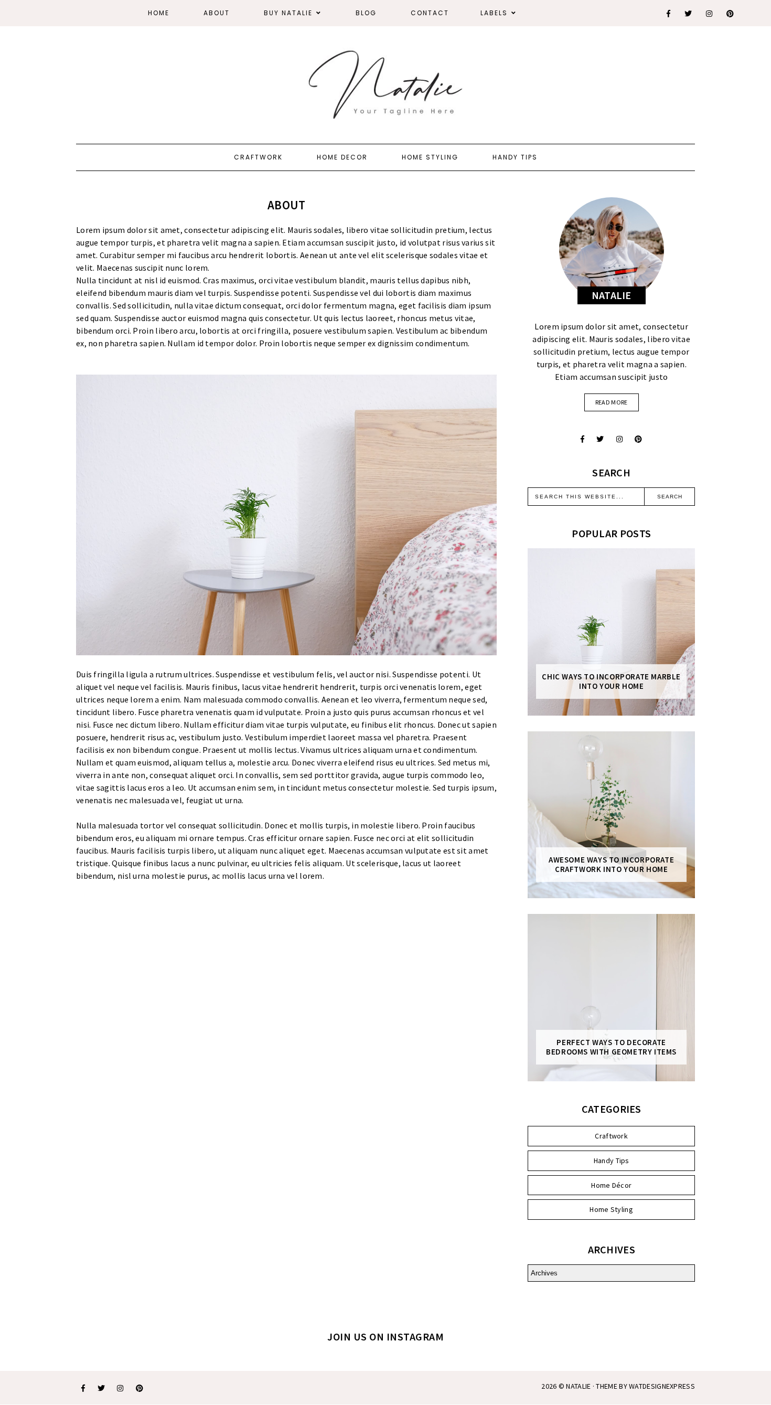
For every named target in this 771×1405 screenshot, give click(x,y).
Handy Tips (515, 157)
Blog (366, 12)
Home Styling (430, 157)
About (217, 12)
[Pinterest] (730, 13)
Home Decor (342, 157)
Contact (430, 12)
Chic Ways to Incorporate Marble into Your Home (611, 681)
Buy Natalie (288, 12)
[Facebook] (669, 13)
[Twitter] (688, 13)
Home (158, 12)
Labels (494, 12)
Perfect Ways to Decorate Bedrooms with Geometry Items (611, 1047)
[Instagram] (709, 13)
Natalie (578, 1386)
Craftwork (258, 157)
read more (611, 402)
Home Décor (611, 1185)
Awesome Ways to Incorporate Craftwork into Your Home (611, 864)
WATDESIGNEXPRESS (662, 1386)
